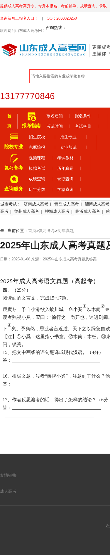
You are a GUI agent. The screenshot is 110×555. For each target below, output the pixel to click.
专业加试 (68, 147)
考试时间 (54, 126)
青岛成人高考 (66, 204)
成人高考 (8, 491)
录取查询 (65, 179)
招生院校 (37, 136)
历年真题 (65, 168)
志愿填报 (37, 147)
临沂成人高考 (87, 211)
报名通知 (54, 115)
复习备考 (47, 230)
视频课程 (37, 157)
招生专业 (68, 136)
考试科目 (83, 126)
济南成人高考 (36, 204)
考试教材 (65, 157)
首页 (32, 230)
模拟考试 (37, 168)
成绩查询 (37, 179)
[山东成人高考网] (47, 50)
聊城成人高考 (57, 211)
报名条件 (83, 115)
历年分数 (37, 189)
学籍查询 (65, 189)
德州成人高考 (26, 211)
